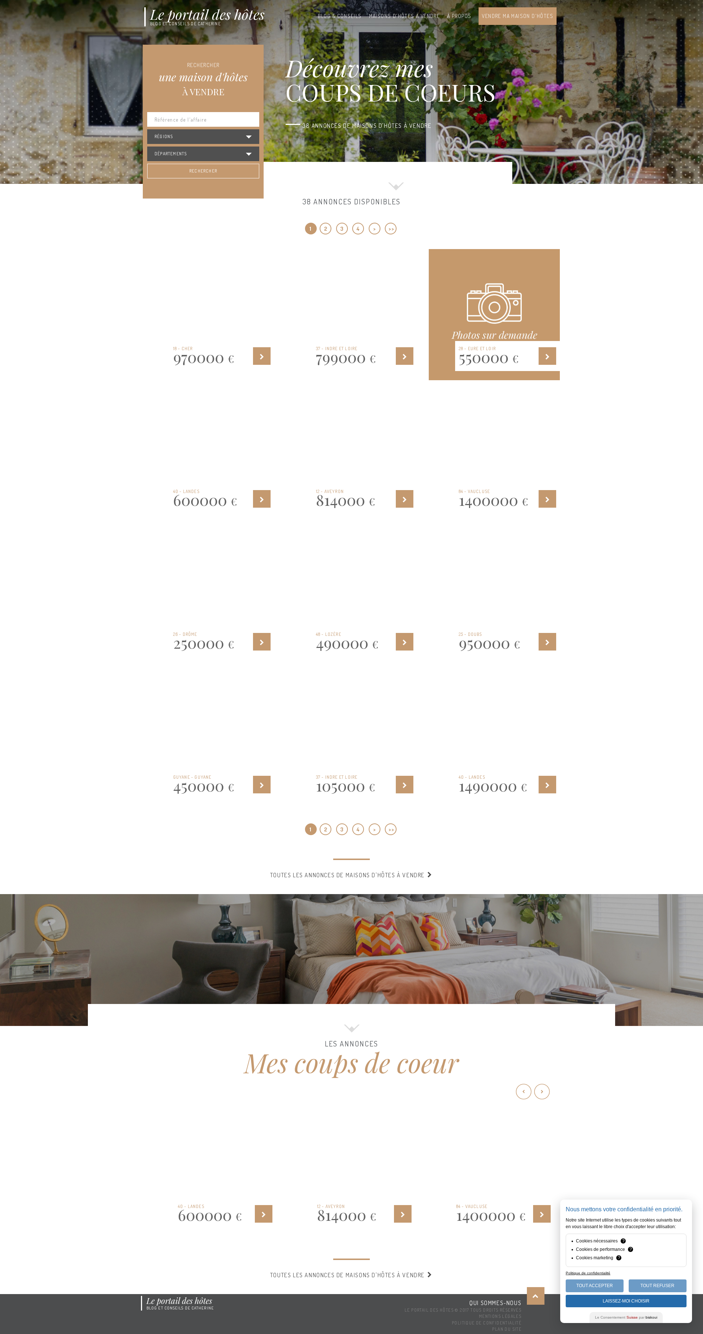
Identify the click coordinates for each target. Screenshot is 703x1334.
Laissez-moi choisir (626, 1301)
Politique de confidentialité (486, 1323)
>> (391, 228)
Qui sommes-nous (495, 1303)
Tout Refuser (657, 1285)
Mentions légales (500, 1316)
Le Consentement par (626, 1317)
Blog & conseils (340, 16)
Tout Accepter (594, 1285)
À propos (459, 16)
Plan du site (506, 1329)
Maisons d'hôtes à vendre (404, 16)
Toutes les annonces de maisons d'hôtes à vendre (348, 875)
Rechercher (203, 171)
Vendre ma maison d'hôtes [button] (517, 16)
